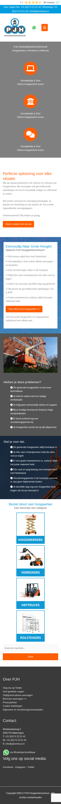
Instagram (20, 767)
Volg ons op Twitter (12, 688)
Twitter (31, 767)
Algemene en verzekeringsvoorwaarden (23, 709)
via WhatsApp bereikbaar (22, 752)
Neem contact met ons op (18, 224)
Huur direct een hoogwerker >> (24, 309)
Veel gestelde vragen (13, 691)
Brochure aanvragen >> (15, 699)
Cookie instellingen (12, 706)
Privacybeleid (10, 702)
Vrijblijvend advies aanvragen (18, 695)
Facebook (8, 767)
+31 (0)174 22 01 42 (31, 7)
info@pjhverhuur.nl (39, 11)
